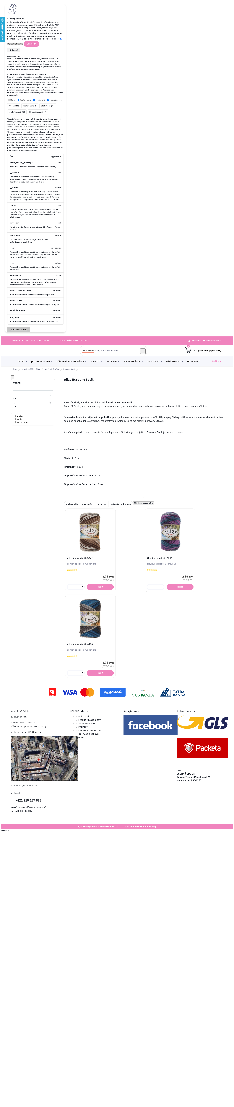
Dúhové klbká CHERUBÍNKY (70, 361)
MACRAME (111, 361)
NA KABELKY (193, 361)
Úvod (14, 369)
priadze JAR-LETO (40, 361)
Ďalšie (215, 361)
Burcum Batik (69, 369)
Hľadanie (88, 350)
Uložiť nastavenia (19, 329)
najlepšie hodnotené (121, 504)
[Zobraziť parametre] (143, 503)
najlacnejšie (72, 504)
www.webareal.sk (109, 826)
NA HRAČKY (153, 361)
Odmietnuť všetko (15, 44)
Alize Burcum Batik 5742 (80, 558)
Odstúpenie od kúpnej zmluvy (140, 826)
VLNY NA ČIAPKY (52, 369)
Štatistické (40, 100)
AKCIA (21, 361)
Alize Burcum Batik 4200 (80, 644)
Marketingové (56, 100)
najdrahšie (87, 504)
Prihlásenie (196, 340)
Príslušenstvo (173, 361)
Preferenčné (25, 100)
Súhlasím (31, 43)
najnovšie (101, 504)
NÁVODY (95, 361)
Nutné (13, 100)
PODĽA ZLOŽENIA (132, 361)
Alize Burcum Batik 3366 (159, 558)
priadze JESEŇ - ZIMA (31, 369)
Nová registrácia (213, 340)
